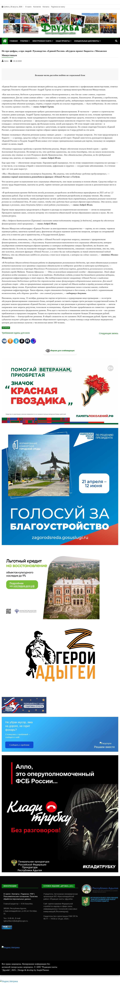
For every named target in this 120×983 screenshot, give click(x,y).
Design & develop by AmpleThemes (33, 970)
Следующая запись (108, 333)
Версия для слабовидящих (62, 351)
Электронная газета (41, 41)
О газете (28, 7)
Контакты (46, 7)
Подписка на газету (58, 7)
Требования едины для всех (16, 333)
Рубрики (24, 41)
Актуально (5, 327)
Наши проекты (63, 41)
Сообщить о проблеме (19, 745)
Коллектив (37, 7)
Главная (14, 41)
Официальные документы (86, 41)
